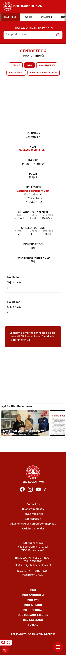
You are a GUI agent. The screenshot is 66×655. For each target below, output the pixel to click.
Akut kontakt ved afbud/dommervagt (33, 524)
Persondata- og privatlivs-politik (33, 635)
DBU (33, 590)
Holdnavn (33, 133)
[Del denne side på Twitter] (8, 643)
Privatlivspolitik (33, 514)
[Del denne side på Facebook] (3, 643)
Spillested (33, 187)
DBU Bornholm (33, 595)
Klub (33, 147)
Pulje (33, 174)
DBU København (33, 610)
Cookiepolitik (33, 519)
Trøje (18, 215)
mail (47, 336)
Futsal (33, 625)
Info (29, 66)
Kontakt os (33, 504)
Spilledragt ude (33, 228)
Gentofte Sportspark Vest (33, 191)
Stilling (15, 66)
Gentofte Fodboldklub (33, 150)
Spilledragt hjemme (33, 212)
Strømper (48, 215)
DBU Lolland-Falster (33, 615)
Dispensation (33, 244)
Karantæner (16, 73)
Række (33, 160)
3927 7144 (23, 340)
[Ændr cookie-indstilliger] (5, 649)
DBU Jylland (33, 605)
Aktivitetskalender (33, 528)
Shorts (33, 215)
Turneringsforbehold (33, 258)
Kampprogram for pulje (43, 73)
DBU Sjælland (33, 620)
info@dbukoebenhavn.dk (36, 565)
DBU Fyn (33, 600)
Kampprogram (47, 66)
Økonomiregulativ (33, 509)
